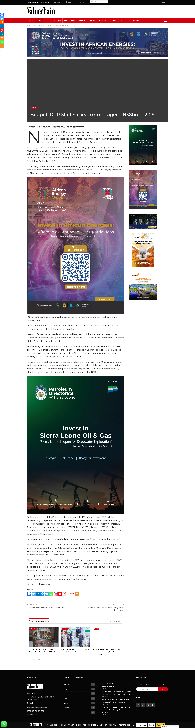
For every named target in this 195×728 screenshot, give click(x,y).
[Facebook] (29, 594)
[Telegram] (47, 594)
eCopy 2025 (81, 2)
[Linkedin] (38, 594)
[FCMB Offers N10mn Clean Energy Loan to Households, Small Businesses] (107, 637)
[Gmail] (64, 594)
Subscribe (163, 689)
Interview (57, 21)
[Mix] (2, 38)
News (39, 21)
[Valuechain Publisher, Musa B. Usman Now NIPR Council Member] (44, 637)
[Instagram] (56, 594)
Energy (66, 703)
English (95, 1)
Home (31, 21)
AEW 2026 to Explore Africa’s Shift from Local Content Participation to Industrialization (116, 709)
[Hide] (1, 50)
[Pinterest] (2, 30)
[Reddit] (2, 22)
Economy (66, 708)
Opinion (82, 21)
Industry (66, 684)
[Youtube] (60, 594)
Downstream (68, 694)
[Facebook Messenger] (42, 594)
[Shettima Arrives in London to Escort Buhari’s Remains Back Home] (76, 637)
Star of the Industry (97, 21)
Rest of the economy (118, 21)
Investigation (69, 21)
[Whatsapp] (51, 594)
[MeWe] (2, 34)
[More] (77, 594)
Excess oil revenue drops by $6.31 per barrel (45, 608)
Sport (65, 712)
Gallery (70, 2)
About (59, 2)
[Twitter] (34, 594)
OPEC (47, 21)
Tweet (71, 593)
